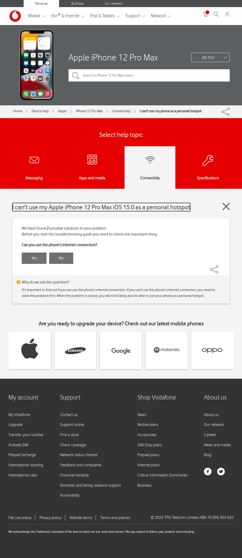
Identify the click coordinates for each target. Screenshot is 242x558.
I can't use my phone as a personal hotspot (171, 111)
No (61, 258)
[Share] (220, 267)
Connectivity (121, 111)
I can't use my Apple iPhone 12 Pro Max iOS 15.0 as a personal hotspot (101, 207)
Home (17, 111)
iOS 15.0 (208, 58)
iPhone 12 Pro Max (89, 111)
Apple (62, 111)
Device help (40, 111)
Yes (34, 258)
